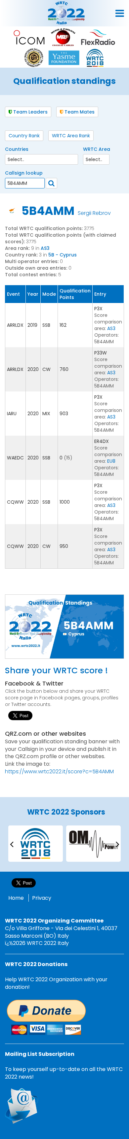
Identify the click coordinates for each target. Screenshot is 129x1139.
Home (16, 898)
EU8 (111, 461)
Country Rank (24, 135)
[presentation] (11, 843)
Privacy (41, 898)
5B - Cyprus (62, 254)
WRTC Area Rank (71, 135)
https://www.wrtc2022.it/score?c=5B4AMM (59, 771)
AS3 (45, 248)
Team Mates (79, 112)
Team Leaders (30, 112)
